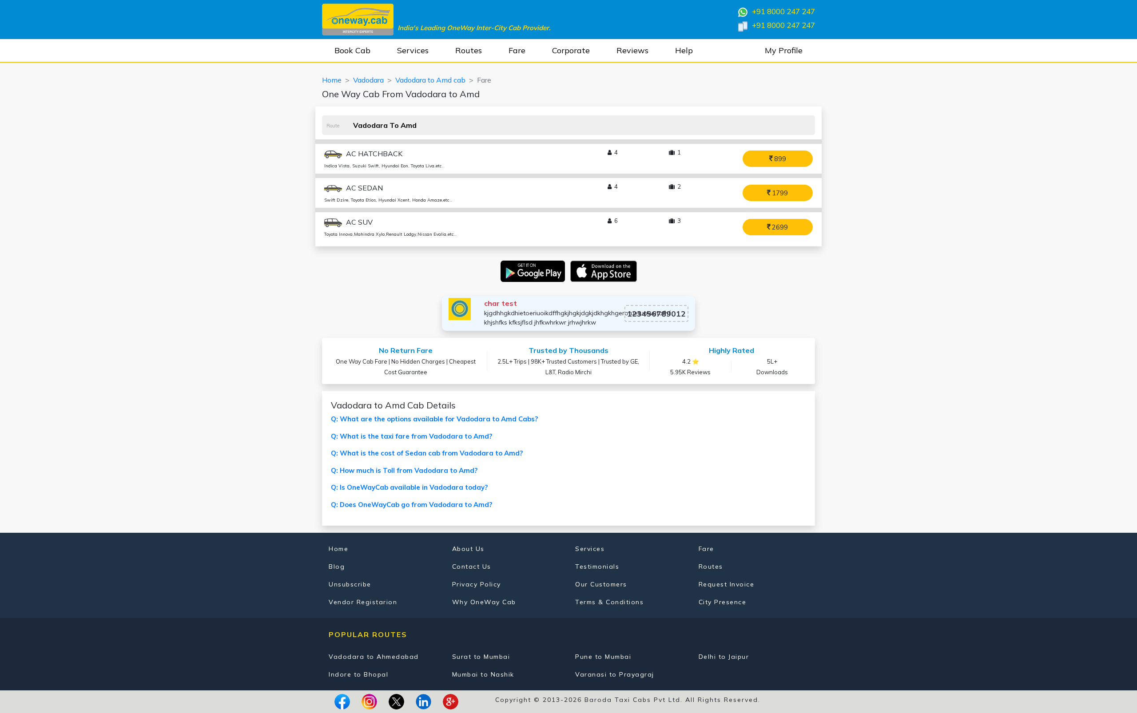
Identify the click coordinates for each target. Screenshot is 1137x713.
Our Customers (601, 584)
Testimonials (597, 566)
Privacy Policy (476, 584)
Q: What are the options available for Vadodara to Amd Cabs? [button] (434, 419)
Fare (517, 50)
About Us (468, 549)
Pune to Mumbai (603, 657)
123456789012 (656, 313)
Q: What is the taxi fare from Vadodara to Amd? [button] (411, 436)
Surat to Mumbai (481, 657)
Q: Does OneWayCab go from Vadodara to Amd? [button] (411, 504)
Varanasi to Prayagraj (614, 674)
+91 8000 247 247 (782, 11)
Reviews (632, 50)
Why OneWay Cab (484, 602)
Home (332, 79)
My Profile (784, 50)
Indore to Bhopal (358, 674)
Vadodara (368, 79)
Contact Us (471, 566)
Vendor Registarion (363, 602)
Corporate (571, 50)
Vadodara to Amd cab (430, 79)
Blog (337, 566)
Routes (468, 50)
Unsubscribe (350, 584)
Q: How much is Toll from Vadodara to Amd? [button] (404, 470)
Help (684, 50)
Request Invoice (727, 584)
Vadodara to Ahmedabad (374, 657)
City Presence (723, 602)
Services (413, 50)
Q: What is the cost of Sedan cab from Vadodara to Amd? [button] (427, 453)
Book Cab (352, 50)
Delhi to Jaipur (724, 657)
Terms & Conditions (609, 602)
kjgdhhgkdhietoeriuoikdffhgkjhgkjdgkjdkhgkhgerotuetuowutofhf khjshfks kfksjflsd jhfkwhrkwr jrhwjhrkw (577, 317)
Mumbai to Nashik (483, 674)
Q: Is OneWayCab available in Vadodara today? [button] (409, 487)
